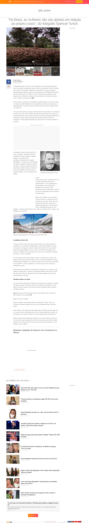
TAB (70, 5)
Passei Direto (33, 1)
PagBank (38, 1)
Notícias (21, 5)
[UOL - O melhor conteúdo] (8, 2)
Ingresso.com (16, 1)
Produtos (8, 5)
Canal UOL (63, 5)
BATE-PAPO (22, 1)
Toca (75, 5)
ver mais (32, 515)
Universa (49, 5)
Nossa (67, 5)
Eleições (16, 5)
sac (65, 1)
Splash (45, 5)
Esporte (41, 5)
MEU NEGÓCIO (27, 1)
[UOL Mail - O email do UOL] (69, 1)
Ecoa (59, 5)
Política (25, 5)
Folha (37, 5)
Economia (33, 5)
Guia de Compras (80, 5)
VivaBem (54, 5)
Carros (29, 5)
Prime (72, 5)
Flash (12, 5)
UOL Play (42, 1)
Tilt (57, 5)
